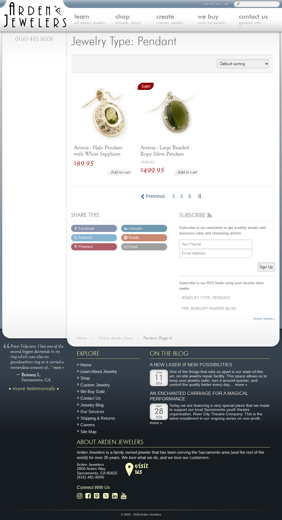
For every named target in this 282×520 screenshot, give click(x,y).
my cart (222, 3)
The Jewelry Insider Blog (208, 308)
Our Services (92, 411)
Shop (85, 378)
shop (128, 19)
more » (58, 367)
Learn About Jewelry (98, 371)
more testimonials (34, 388)
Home (85, 365)
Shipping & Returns (97, 418)
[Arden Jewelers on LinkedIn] (116, 496)
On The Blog (169, 354)
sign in (207, 3)
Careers (87, 425)
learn (89, 19)
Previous (154, 196)
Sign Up (266, 267)
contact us (253, 19)
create (169, 19)
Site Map (88, 431)
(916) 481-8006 (34, 39)
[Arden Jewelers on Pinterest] (98, 496)
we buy (212, 19)
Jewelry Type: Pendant (206, 298)
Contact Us (90, 398)
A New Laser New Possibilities (191, 365)
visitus (141, 468)
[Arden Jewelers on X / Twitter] (107, 496)
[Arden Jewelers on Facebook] (89, 496)
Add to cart (121, 172)
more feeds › (264, 319)
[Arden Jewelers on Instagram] (81, 496)
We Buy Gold (92, 391)
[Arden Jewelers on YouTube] (125, 496)
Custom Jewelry (95, 385)
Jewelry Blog (92, 405)
